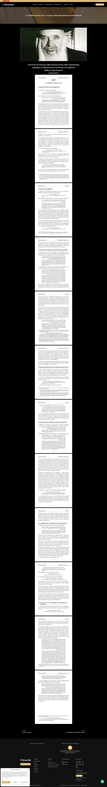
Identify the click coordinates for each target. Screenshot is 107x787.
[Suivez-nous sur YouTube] (79, 762)
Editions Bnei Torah (79, 779)
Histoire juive (36, 770)
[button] (28, 769)
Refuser (15, 782)
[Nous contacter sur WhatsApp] (82, 764)
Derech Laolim (78, 780)
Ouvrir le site (79, 775)
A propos (49, 761)
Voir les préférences (24, 782)
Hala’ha (35, 766)
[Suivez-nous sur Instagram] (76, 764)
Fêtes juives (36, 768)
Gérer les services (5, 779)
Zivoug (82, 780)
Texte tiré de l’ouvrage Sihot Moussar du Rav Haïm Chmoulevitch (54, 65)
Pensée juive (36, 764)
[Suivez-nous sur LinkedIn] (79, 764)
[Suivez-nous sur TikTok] (76, 767)
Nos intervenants (37, 761)
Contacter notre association (53, 766)
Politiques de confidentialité (10, 784)
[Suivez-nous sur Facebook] (82, 762)
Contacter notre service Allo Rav (53, 764)
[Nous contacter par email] (76, 762)
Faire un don (25, 764)
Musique (35, 772)
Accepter (6, 782)
